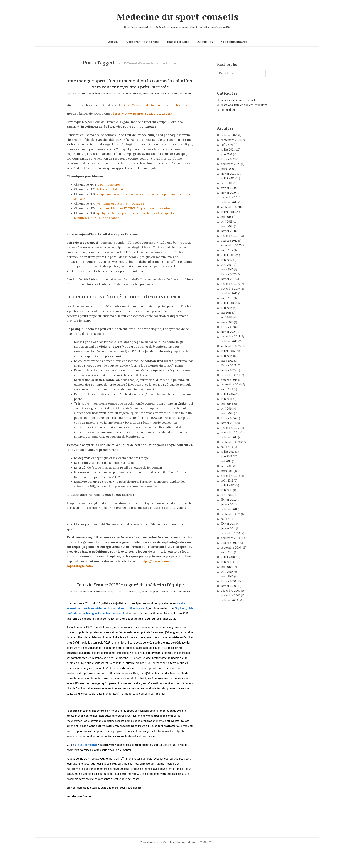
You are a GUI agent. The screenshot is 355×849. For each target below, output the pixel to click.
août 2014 (227, 389)
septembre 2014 (231, 384)
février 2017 (228, 274)
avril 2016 (227, 317)
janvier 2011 (228, 528)
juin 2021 (226, 154)
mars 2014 (227, 413)
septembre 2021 (231, 140)
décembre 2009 (230, 590)
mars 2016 (227, 322)
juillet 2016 (228, 303)
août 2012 (227, 480)
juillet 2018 (228, 212)
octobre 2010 (229, 542)
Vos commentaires (234, 42)
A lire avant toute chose (142, 42)
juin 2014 (226, 399)
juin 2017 (226, 260)
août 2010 (227, 552)
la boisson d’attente (111, 189)
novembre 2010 (230, 538)
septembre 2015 (231, 346)
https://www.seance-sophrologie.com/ (142, 113)
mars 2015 (227, 360)
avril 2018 (227, 221)
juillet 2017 (228, 255)
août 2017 (227, 250)
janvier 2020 (228, 173)
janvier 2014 (228, 423)
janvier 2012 (228, 504)
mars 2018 (227, 226)
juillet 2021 (228, 149)
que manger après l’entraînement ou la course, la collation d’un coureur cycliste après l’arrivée (130, 84)
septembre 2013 (231, 442)
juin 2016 (226, 308)
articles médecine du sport (99, 93)
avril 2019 (227, 183)
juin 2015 (226, 355)
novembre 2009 (230, 595)
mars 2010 (227, 576)
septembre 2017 (231, 245)
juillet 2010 (228, 557)
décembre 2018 (230, 197)
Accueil (113, 42)
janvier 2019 (228, 192)
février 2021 (228, 159)
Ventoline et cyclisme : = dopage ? (120, 203)
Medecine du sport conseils (178, 17)
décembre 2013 (230, 427)
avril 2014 (227, 408)
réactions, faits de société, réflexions (244, 105)
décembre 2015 (230, 336)
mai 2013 (226, 461)
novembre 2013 (230, 432)
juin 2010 (226, 562)
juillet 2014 (228, 394)
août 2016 (227, 298)
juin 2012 (226, 490)
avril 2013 (226, 466)
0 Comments (183, 93)
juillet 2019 (228, 178)
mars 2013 (227, 471)
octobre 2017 (229, 240)
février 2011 (228, 523)
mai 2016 (226, 312)
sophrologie (228, 109)
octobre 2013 (229, 437)
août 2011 (227, 519)
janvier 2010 (228, 586)
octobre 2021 (229, 135)
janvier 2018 (228, 231)
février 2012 (228, 499)
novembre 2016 (230, 288)
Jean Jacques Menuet (157, 93)
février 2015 (228, 365)
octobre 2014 (229, 380)
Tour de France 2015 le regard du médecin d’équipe (130, 585)
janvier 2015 (228, 370)
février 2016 (228, 327)
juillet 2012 (228, 485)
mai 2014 (226, 403)
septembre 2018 (231, 207)
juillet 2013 (227, 451)
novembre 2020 (230, 164)
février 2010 (228, 581)
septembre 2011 (230, 514)
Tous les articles (178, 42)
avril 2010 (227, 571)
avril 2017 (227, 264)
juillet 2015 (228, 351)
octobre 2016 (229, 293)
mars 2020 (227, 169)
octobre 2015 (229, 341)
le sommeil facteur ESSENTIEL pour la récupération (134, 208)
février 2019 (228, 188)
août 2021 (227, 144)
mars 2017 (227, 269)
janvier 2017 (228, 279)
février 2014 (228, 418)
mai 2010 (226, 567)
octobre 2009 (229, 600)
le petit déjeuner (108, 184)
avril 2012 (227, 495)
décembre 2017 (230, 236)
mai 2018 (226, 216)
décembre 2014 (230, 375)
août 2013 (227, 447)
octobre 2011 (229, 509)
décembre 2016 (230, 283)
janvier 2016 (228, 331)
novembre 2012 (230, 475)
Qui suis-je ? (205, 42)
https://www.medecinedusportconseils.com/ (154, 105)
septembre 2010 (231, 547)
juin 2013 (226, 456)
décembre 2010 (230, 533)
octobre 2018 (229, 202)
